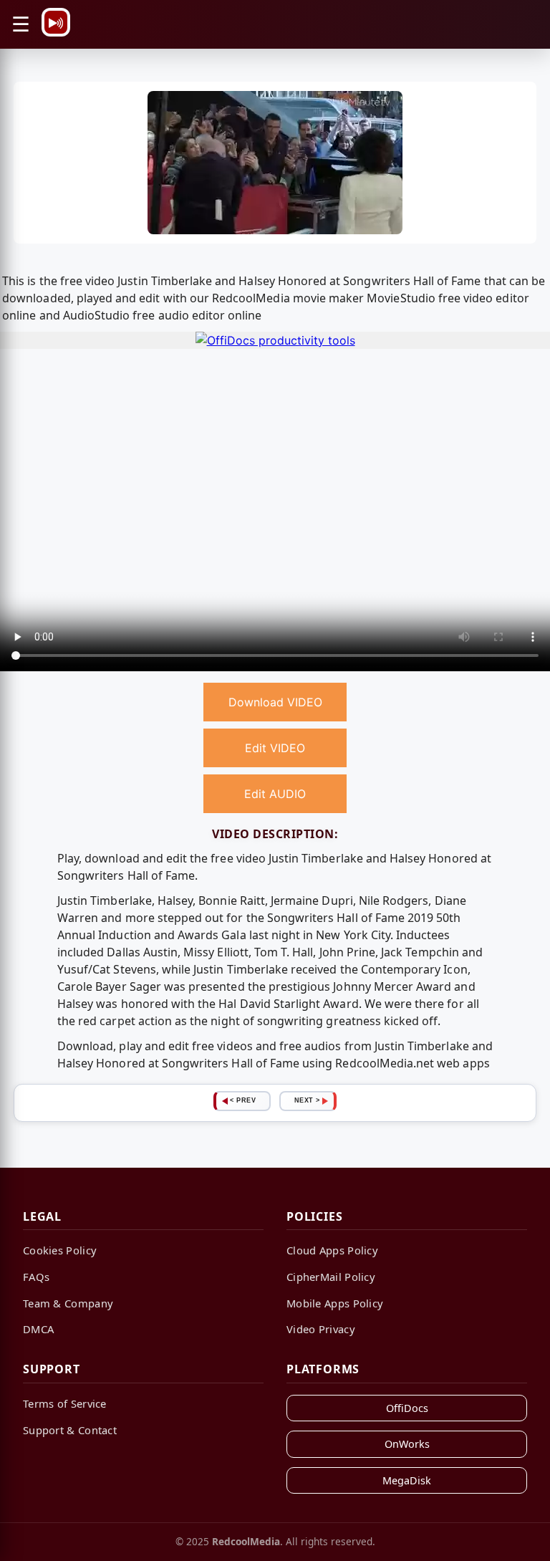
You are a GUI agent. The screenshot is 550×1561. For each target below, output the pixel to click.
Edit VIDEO (275, 748)
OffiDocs (407, 1408)
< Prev (243, 1100)
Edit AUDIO (275, 794)
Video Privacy (320, 1329)
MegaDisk (406, 1480)
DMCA (38, 1329)
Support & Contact (70, 1430)
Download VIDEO (275, 702)
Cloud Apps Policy (332, 1250)
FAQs (36, 1276)
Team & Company (68, 1303)
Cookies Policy (60, 1250)
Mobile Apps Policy (334, 1303)
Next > (307, 1100)
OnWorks (407, 1444)
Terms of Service (65, 1403)
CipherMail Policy (330, 1276)
